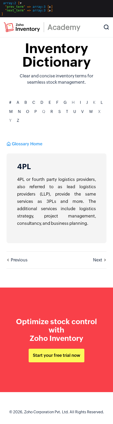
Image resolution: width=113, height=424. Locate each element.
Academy (64, 27)
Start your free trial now (56, 355)
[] (27, 8)
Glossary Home (27, 143)
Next (97, 259)
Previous (19, 259)
